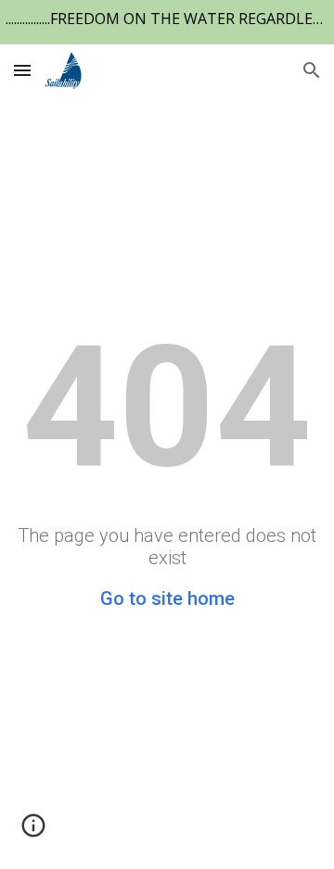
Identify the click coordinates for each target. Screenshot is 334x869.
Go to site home (167, 598)
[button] (22, 69)
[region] (167, 22)
